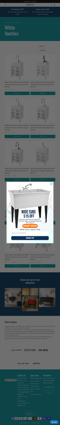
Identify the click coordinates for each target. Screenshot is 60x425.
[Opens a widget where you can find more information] (54, 422)
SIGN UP (30, 238)
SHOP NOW (30, 226)
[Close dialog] (51, 184)
